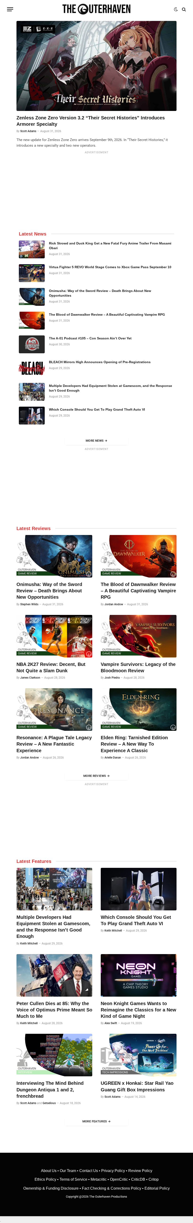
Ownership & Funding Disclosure (51, 1188)
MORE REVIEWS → (96, 776)
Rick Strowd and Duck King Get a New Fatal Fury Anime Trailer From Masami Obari (110, 245)
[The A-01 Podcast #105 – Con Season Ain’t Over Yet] (32, 344)
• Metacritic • (98, 1179)
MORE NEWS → (96, 440)
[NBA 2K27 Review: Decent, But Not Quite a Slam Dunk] (54, 636)
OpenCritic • (120, 1179)
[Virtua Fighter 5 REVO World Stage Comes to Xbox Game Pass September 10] (32, 273)
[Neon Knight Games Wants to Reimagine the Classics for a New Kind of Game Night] (139, 975)
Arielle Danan (113, 757)
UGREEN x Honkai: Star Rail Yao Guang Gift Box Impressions (137, 1086)
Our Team (68, 1171)
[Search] (183, 9)
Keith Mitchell (29, 943)
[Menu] (10, 9)
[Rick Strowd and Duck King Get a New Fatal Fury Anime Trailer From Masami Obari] (32, 249)
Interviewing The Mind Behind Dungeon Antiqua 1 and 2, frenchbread (50, 1089)
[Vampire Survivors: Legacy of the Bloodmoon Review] (139, 636)
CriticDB (138, 1179)
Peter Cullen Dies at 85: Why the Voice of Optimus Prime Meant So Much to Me (54, 1010)
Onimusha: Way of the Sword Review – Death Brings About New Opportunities (100, 293)
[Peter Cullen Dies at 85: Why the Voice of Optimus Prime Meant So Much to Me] (54, 975)
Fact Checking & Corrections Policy (111, 1188)
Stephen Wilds (29, 604)
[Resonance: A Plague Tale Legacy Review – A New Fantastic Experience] (54, 709)
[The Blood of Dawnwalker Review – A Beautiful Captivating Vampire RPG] (32, 321)
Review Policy (140, 1171)
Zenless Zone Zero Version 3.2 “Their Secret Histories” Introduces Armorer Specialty (90, 121)
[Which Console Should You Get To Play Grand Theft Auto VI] (32, 416)
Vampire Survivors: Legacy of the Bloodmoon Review (138, 667)
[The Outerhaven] (96, 9)
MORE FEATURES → (96, 1121)
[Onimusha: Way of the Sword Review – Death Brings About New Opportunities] (32, 297)
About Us (49, 1171)
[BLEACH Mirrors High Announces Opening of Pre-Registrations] (32, 368)
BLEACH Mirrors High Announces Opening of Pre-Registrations (100, 362)
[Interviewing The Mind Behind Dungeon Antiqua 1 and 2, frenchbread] (54, 1055)
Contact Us (88, 1171)
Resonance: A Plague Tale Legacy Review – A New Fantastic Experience (54, 744)
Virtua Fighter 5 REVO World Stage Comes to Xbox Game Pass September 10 (110, 267)
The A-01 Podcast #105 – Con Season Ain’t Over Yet (90, 338)
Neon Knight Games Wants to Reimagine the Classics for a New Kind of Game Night (138, 1010)
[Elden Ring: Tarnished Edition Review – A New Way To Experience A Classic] (139, 709)
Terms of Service (73, 1179)
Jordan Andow (114, 604)
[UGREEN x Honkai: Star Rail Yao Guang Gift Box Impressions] (139, 1055)
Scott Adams (28, 131)
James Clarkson (30, 677)
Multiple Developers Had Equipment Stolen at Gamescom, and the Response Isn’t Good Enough (110, 388)
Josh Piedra (112, 677)
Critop (154, 1179)
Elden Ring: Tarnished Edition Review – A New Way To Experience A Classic (134, 744)
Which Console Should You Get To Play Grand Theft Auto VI (97, 409)
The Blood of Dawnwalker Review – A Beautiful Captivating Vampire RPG (107, 314)
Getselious (49, 1103)
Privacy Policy (113, 1171)
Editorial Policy (157, 1188)
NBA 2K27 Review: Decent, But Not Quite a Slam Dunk (50, 667)
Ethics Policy (46, 1179)
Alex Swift (111, 1023)
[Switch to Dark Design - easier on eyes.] (176, 9)
